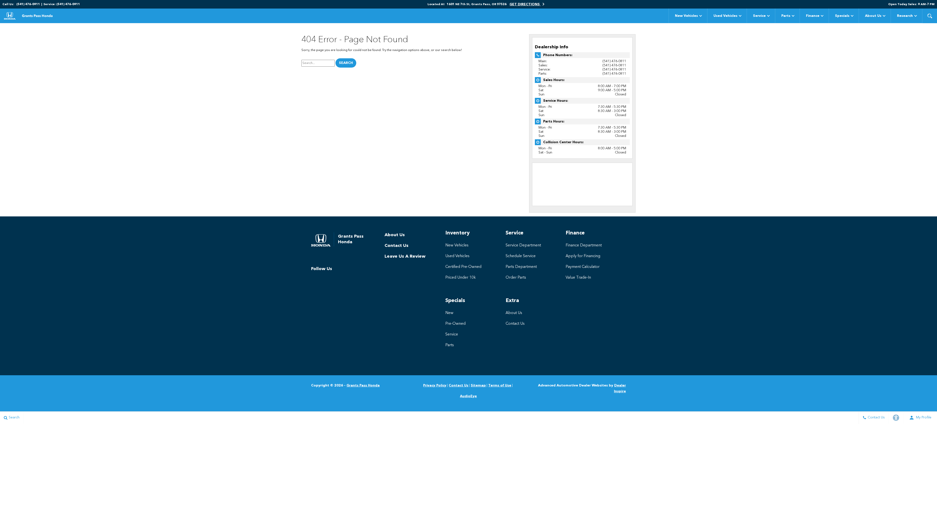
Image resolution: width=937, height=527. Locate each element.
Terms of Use (499, 385)
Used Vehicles (725, 16)
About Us (873, 16)
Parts (785, 16)
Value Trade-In (578, 278)
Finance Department (584, 245)
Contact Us (396, 245)
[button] (929, 16)
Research (905, 16)
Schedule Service (521, 256)
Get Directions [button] (525, 4)
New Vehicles (686, 16)
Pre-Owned (455, 324)
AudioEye (468, 396)
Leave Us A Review (405, 256)
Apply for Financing (583, 256)
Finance (812, 16)
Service (759, 16)
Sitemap (478, 385)
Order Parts (516, 278)
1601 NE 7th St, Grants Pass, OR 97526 (477, 4)
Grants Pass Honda (363, 385)
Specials (842, 16)
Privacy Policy (434, 385)
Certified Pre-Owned (463, 267)
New (449, 313)
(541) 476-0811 (614, 61)
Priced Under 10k (460, 278)
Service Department (523, 245)
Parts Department (521, 267)
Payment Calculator (583, 267)
